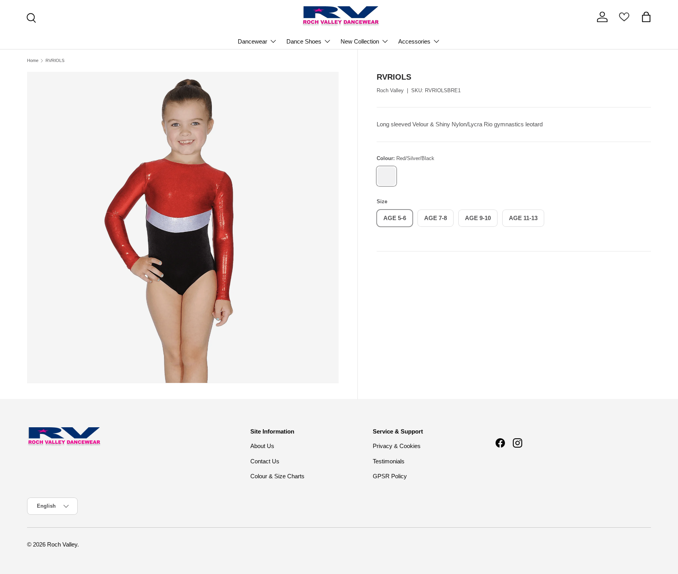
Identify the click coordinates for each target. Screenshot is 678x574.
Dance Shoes (303, 41)
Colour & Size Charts (277, 476)
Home (32, 60)
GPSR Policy (390, 476)
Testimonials (389, 461)
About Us (262, 446)
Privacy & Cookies (397, 446)
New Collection (360, 41)
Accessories (414, 41)
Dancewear (252, 41)
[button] (646, 17)
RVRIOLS (55, 60)
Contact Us (264, 461)
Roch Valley (390, 90)
